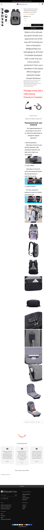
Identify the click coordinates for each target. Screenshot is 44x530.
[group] (13, 17)
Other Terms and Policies (5, 508)
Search (2, 517)
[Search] (39, 4)
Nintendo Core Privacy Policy (6, 505)
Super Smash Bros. (25, 497)
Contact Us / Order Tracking (6, 519)
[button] (22, 486)
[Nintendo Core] (22, 4)
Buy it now (33, 28)
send (15, 495)
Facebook (24, 505)
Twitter (23, 508)
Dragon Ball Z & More (26, 494)
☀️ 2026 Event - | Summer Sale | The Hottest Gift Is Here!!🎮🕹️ (22, 1)
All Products (3, 515)
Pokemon (24, 496)
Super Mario (24, 499)
